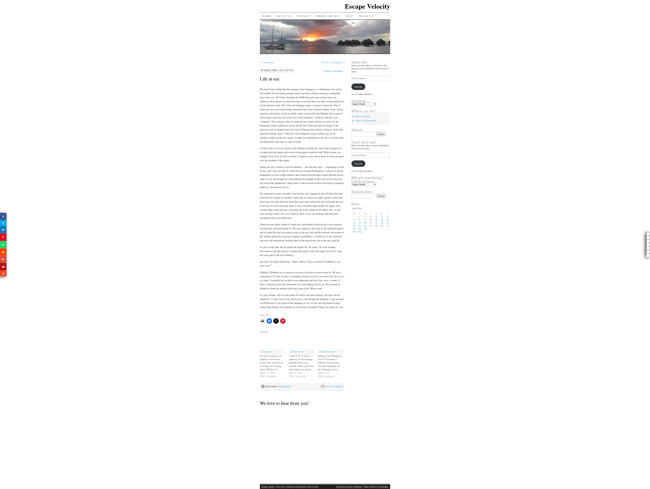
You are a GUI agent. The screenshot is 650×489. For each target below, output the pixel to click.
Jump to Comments (332, 70)
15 (360, 222)
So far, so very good (333, 62)
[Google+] (3, 259)
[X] (3, 223)
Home (267, 16)
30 (365, 228)
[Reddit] (3, 252)
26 (382, 225)
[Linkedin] (3, 229)
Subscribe (358, 86)
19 (382, 222)
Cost (349, 16)
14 (354, 222)
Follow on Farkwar (362, 116)
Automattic (383, 486)
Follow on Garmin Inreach (365, 120)
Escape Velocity (367, 6)
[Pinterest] (3, 237)
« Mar (353, 231)
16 (365, 222)
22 (360, 225)
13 (387, 219)
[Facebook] (3, 216)
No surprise (267, 62)
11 (376, 219)
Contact (304, 16)
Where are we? (328, 16)
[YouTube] (3, 266)
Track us (366, 16)
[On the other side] (332, 363)
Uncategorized (284, 386)
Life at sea (269, 78)
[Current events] (303, 363)
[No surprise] (274, 363)
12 (382, 219)
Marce (267, 70)
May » (360, 231)
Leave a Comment (334, 386)
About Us (284, 16)
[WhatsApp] (3, 244)
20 (387, 222)
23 (365, 225)
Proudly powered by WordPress (349, 486)
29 (360, 228)
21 (354, 225)
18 (376, 222)
